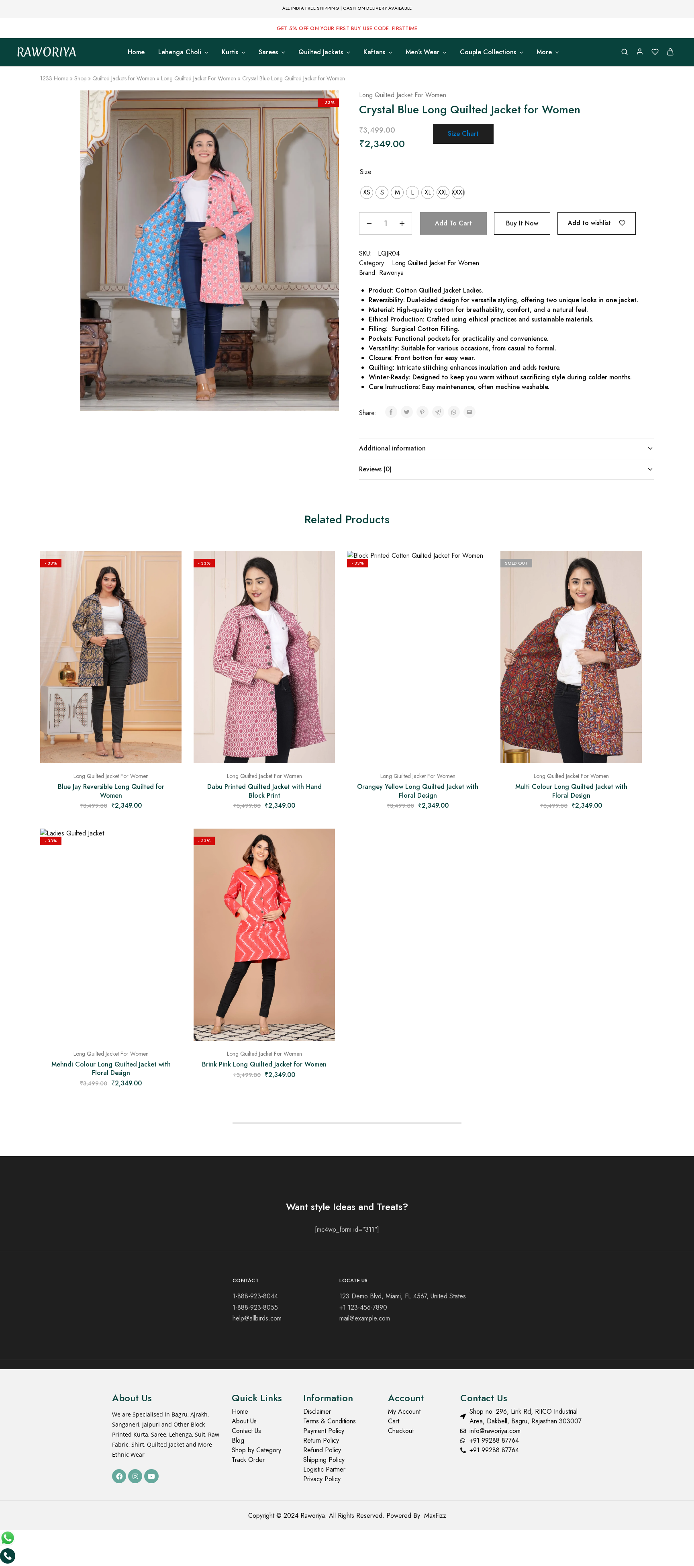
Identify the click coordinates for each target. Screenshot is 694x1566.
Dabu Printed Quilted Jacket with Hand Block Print (264, 791)
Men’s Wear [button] (422, 52)
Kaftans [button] (374, 52)
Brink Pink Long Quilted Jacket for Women (264, 1064)
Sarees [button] (268, 52)
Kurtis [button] (230, 52)
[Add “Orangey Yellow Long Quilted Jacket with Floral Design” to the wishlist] (476, 567)
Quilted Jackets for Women (123, 78)
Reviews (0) (375, 469)
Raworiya (391, 272)
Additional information (392, 448)
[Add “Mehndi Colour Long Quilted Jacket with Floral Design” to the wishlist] (169, 845)
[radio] (367, 192)
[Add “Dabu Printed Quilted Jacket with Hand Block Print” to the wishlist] (323, 567)
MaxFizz (435, 1515)
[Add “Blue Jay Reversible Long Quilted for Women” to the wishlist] (169, 567)
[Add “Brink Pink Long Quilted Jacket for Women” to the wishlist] (323, 845)
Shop (80, 78)
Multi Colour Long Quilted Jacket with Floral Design (571, 791)
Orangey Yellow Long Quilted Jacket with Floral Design (417, 791)
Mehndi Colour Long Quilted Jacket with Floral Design (111, 1068)
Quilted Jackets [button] (320, 52)
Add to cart (453, 223)
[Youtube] (151, 1476)
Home (136, 52)
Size (365, 171)
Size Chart (463, 133)
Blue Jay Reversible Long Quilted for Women (111, 791)
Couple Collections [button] (488, 52)
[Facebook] (119, 1476)
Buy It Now (522, 223)
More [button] (544, 52)
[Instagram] (135, 1476)
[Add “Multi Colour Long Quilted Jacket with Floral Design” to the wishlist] (630, 567)
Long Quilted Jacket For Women (198, 78)
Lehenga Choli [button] (179, 52)
